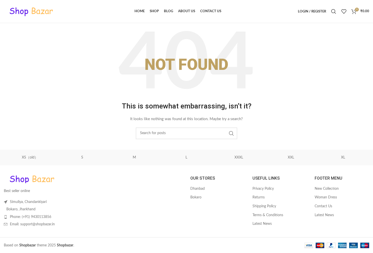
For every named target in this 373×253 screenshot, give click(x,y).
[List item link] (47, 217)
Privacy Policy (263, 189)
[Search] (334, 11)
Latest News (262, 224)
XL (343, 157)
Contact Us (323, 206)
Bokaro (195, 197)
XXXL (238, 157)
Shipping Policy (264, 206)
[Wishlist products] (344, 11)
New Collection (327, 189)
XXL (291, 157)
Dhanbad (197, 189)
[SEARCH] (231, 133)
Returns (258, 197)
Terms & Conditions (267, 215)
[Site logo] (31, 11)
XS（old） (30, 157)
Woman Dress (326, 197)
